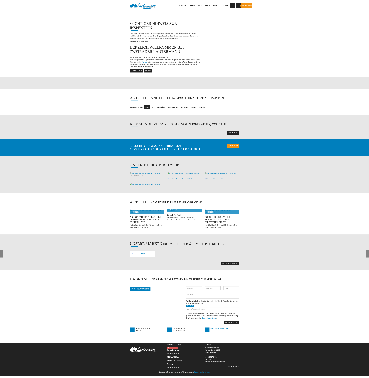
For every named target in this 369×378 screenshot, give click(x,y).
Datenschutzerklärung (209, 318)
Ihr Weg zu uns (233, 146)
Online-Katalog (196, 6)
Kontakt (225, 6)
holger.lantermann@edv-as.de (219, 329)
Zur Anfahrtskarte (233, 366)
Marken (207, 6)
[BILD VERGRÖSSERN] (147, 173)
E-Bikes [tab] (193, 107)
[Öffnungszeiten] (238, 5)
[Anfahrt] (232, 5)
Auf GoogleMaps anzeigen (140, 289)
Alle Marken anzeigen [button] (230, 263)
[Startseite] (143, 6)
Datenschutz (198, 372)
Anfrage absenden (231, 322)
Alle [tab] (147, 107)
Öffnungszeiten (136, 71)
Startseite (183, 6)
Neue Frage (190, 306)
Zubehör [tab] (202, 107)
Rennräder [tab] (161, 107)
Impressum (206, 372)
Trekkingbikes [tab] (173, 107)
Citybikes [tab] (184, 107)
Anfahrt (148, 71)
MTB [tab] (153, 107)
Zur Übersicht (233, 133)
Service (216, 6)
